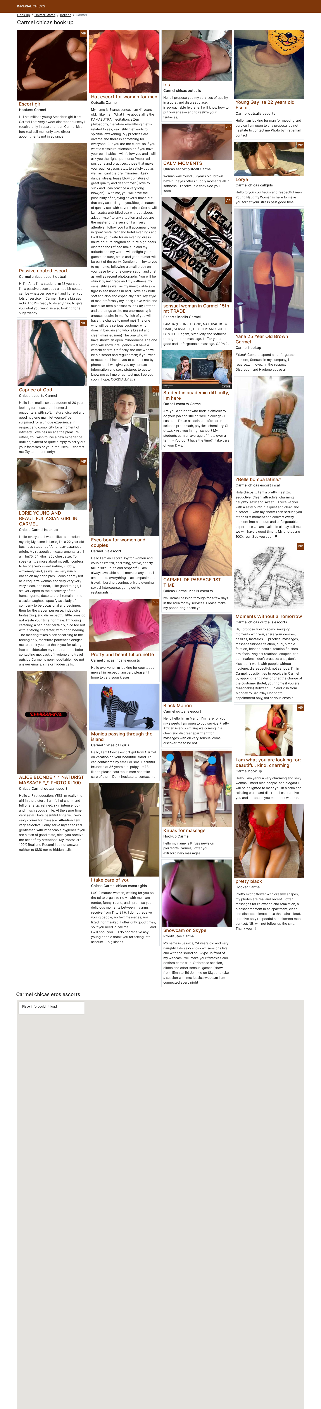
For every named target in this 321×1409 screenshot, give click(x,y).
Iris (166, 84)
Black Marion (177, 705)
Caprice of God (35, 389)
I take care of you (110, 880)
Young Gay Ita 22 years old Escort (265, 104)
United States (45, 15)
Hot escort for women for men (124, 96)
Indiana (65, 15)
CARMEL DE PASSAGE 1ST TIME (192, 582)
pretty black (249, 881)
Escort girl (30, 104)
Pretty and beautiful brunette (122, 654)
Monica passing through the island (121, 736)
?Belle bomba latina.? (258, 479)
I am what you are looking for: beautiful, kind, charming (268, 762)
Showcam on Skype (184, 930)
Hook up (23, 15)
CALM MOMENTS (182, 163)
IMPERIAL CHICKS (31, 6)
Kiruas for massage (184, 830)
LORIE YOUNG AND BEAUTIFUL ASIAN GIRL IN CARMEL (48, 518)
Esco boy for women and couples (118, 542)
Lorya (242, 179)
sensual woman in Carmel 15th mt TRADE (196, 308)
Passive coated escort (43, 270)
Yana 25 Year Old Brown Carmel (262, 339)
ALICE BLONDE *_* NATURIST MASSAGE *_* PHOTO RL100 (51, 779)
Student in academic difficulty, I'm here (196, 395)
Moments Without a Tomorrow (269, 616)
